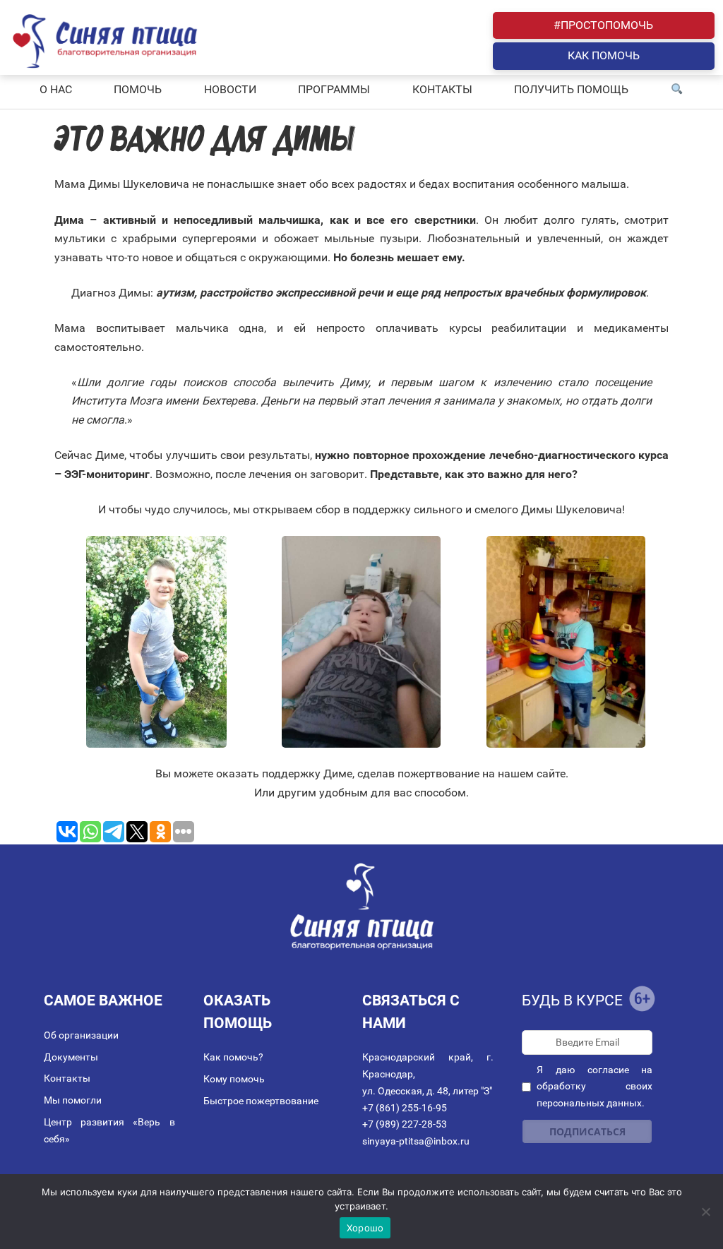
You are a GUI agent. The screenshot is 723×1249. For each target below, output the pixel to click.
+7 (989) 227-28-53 (404, 1124)
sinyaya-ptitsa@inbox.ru (416, 1141)
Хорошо (365, 1227)
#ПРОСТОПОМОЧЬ (603, 25)
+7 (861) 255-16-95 (404, 1107)
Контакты (67, 1078)
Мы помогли (73, 1100)
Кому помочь (234, 1078)
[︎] (677, 90)
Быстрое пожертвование (260, 1100)
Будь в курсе (572, 1000)
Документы (71, 1057)
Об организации (81, 1035)
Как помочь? (233, 1057)
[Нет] (705, 1212)
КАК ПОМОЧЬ (604, 55)
